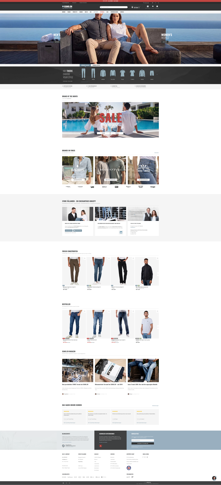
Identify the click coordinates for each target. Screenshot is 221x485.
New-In (86, 12)
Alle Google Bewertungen (116, 422)
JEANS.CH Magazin (97, 457)
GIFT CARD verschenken (114, 465)
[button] (214, 478)
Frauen (69, 12)
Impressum (140, 483)
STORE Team (80, 465)
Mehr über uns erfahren (103, 442)
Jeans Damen (96, 463)
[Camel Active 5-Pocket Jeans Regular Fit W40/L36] (98, 271)
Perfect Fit (75, 12)
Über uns (95, 459)
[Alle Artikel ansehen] (68, 186)
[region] (118, 74)
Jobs (95, 461)
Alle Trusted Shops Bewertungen (69, 422)
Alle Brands (156, 152)
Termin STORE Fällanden (82, 468)
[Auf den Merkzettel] (84, 258)
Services (122, 12)
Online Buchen (78, 230)
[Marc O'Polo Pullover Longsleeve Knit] (147, 271)
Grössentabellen (113, 461)
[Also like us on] (145, 457)
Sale (107, 12)
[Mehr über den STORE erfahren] (121, 232)
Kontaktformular (65, 465)
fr (155, 2)
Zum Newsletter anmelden (142, 443)
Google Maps (133, 227)
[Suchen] (101, 7)
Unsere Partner (129, 463)
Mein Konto (112, 457)
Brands (81, 12)
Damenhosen (96, 468)
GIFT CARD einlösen (113, 463)
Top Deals (102, 12)
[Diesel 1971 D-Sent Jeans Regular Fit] (123, 271)
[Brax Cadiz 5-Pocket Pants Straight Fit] (74, 271)
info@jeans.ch (64, 459)
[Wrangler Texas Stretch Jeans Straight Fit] (123, 324)
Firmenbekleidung (114, 12)
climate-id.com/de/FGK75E (66, 442)
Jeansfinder (112, 459)
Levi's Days (96, 12)
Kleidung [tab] (85, 65)
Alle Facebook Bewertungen (141, 422)
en (158, 2)
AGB (137, 483)
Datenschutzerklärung (147, 483)
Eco (90, 12)
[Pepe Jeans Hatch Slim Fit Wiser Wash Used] (74, 324)
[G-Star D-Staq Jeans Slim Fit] (98, 324)
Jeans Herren (96, 465)
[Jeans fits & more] (147, 457)
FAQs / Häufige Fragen (66, 467)
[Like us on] (143, 457)
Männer (63, 12)
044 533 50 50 (69, 230)
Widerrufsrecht (156, 483)
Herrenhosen (96, 470)
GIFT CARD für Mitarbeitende (115, 468)
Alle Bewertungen (155, 405)
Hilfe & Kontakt (146, 2)
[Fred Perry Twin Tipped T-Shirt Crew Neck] (147, 324)
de (152, 2)
